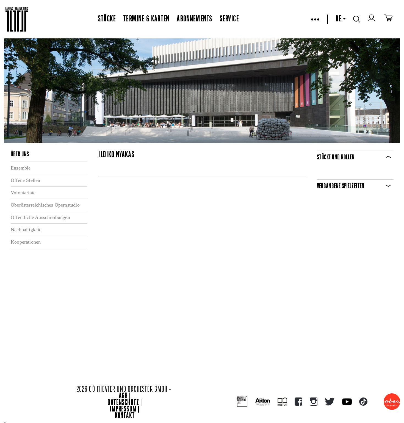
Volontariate (23, 192)
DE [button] (338, 19)
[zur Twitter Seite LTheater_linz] (329, 401)
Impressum (123, 409)
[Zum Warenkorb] (388, 19)
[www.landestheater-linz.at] (16, 19)
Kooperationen (26, 242)
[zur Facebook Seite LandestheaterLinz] (298, 401)
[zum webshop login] (372, 19)
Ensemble (21, 168)
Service (229, 19)
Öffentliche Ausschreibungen (40, 217)
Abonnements (194, 19)
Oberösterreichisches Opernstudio (45, 205)
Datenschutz (123, 403)
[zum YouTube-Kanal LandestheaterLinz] (347, 402)
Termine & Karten (146, 19)
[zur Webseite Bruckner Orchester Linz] (242, 401)
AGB (123, 396)
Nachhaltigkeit (26, 229)
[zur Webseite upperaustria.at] (392, 401)
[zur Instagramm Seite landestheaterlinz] (313, 401)
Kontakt (125, 416)
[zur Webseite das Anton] (262, 401)
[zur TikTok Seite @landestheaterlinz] (363, 401)
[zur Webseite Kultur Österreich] (282, 401)
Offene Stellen (25, 180)
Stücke (107, 19)
